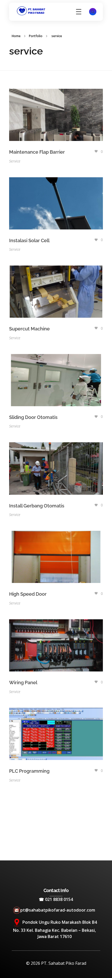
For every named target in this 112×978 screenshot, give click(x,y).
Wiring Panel (23, 682)
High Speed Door (28, 594)
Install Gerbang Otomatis (36, 505)
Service (14, 161)
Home (16, 36)
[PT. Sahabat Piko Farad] (31, 11)
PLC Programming (29, 771)
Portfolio (35, 36)
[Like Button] (96, 151)
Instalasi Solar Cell (29, 240)
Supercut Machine (29, 328)
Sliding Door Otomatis (33, 417)
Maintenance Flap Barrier (37, 152)
